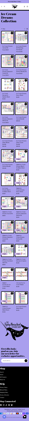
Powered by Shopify (19, 417)
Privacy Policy (3, 387)
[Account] (24, 6)
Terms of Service (4, 395)
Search (2, 372)
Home (1, 374)
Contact (2, 397)
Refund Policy (3, 390)
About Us (2, 379)
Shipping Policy (4, 392)
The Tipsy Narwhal (12, 417)
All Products (3, 377)
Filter (4, 29)
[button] (12, 33)
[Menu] (1, 6)
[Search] (4, 6)
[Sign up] (26, 360)
